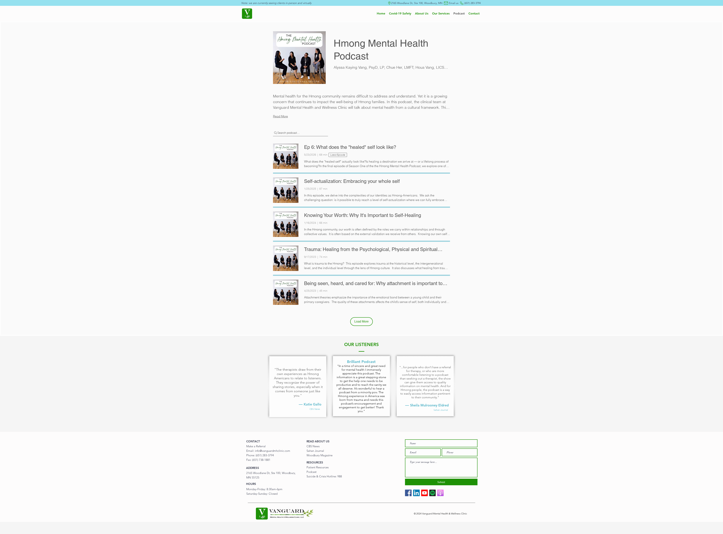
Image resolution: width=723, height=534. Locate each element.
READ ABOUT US (318, 441)
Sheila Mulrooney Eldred (429, 405)
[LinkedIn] (416, 493)
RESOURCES (315, 462)
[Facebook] (408, 493)
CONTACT (253, 441)
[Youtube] (424, 493)
